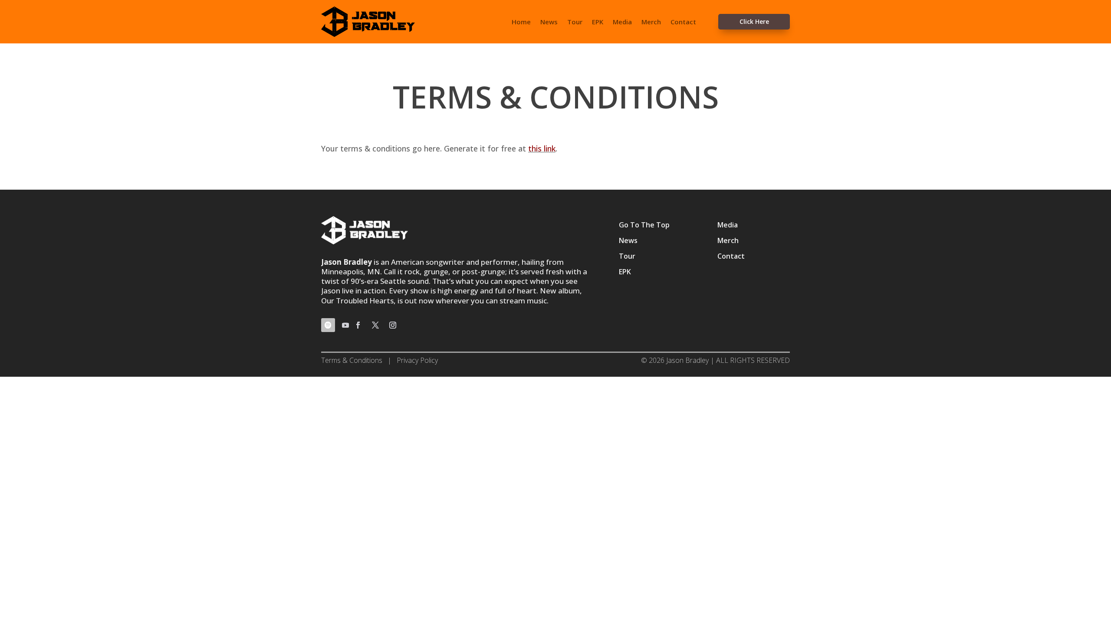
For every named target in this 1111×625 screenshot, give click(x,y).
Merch (651, 22)
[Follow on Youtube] (345, 325)
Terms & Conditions (351, 360)
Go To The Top (644, 225)
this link (542, 148)
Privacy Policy (417, 360)
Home (521, 22)
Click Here (754, 21)
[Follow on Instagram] (393, 325)
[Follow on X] (375, 325)
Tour (574, 22)
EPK (597, 22)
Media (622, 22)
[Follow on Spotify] (328, 325)
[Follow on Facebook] (358, 325)
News (549, 22)
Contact (683, 22)
